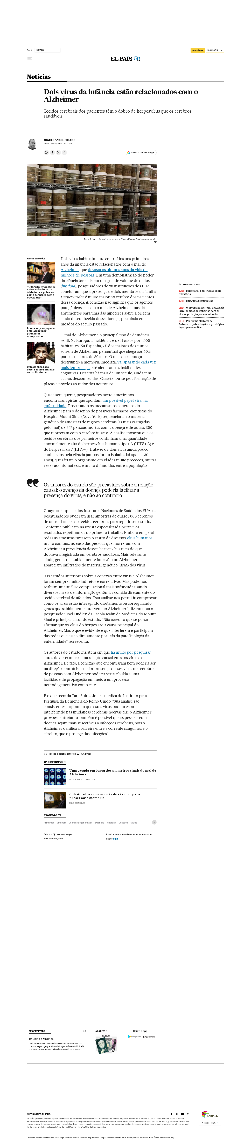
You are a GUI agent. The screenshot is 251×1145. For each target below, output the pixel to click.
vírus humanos (139, 538)
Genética (123, 822)
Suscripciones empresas (137, 1138)
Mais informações (53, 838)
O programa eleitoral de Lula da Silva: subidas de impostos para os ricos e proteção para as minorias (201, 311)
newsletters (37, 1031)
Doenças (99, 822)
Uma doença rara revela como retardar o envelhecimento (41, 370)
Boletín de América (41, 1039)
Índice (156, 1138)
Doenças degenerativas (80, 822)
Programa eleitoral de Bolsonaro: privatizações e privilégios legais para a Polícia (201, 324)
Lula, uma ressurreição (199, 300)
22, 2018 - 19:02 (61, 144)
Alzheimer (70, 269)
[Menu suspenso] (29, 59)
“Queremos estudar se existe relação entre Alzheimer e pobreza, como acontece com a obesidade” (41, 292)
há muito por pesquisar (131, 652)
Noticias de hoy (167, 1138)
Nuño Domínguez (77, 803)
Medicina (111, 822)
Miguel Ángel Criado (59, 140)
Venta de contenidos (45, 1138)
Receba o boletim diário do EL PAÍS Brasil (69, 753)
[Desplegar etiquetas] (154, 822)
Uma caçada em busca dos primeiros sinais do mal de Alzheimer (112, 772)
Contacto (31, 1138)
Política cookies (72, 1138)
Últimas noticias (189, 284)
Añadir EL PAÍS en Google (142, 152)
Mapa (103, 1138)
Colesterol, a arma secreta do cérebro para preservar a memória (104, 796)
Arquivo (100, 1031)
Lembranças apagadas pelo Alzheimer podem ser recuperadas (41, 332)
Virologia (61, 822)
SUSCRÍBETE (197, 50)
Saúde (133, 822)
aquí (115, 838)
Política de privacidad (90, 1138)
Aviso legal (59, 1138)
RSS (151, 1138)
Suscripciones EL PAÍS (116, 1138)
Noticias (39, 77)
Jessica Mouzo (76, 779)
